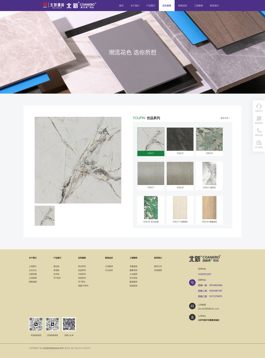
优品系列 (82, 270)
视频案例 (133, 285)
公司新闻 (109, 266)
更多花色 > (225, 118)
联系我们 (214, 5)
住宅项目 (133, 277)
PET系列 (81, 281)
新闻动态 (182, 5)
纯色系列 (82, 277)
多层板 (56, 270)
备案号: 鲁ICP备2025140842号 (77, 348)
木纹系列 (82, 274)
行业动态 (109, 270)
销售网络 (33, 281)
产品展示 (150, 5)
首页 (121, 5)
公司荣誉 (33, 277)
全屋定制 (133, 266)
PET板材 (57, 277)
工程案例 (198, 5)
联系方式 (158, 266)
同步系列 (82, 266)
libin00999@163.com (208, 308)
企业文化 (33, 270)
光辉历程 (33, 274)
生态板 (56, 274)
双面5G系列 (83, 285)
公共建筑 (133, 274)
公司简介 (33, 266)
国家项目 (133, 270)
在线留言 (158, 270)
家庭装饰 (133, 281)
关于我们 (135, 5)
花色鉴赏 (166, 5)
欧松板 (56, 266)
